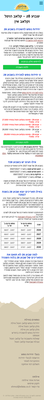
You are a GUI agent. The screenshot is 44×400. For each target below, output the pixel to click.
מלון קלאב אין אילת (30, 329)
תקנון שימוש (33, 383)
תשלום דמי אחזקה (30, 364)
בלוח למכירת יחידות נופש (32, 93)
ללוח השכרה (22, 67)
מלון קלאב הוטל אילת (28, 326)
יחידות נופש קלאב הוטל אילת (25, 323)
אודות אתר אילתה (30, 380)
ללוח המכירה (22, 142)
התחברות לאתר (31, 361)
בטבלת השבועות (36, 282)
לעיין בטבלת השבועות (27, 217)
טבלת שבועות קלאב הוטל (27, 342)
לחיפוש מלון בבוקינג (31, 61)
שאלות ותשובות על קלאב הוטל (24, 338)
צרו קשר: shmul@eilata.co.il (25, 386)
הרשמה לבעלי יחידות (29, 358)
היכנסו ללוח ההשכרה (34, 41)
